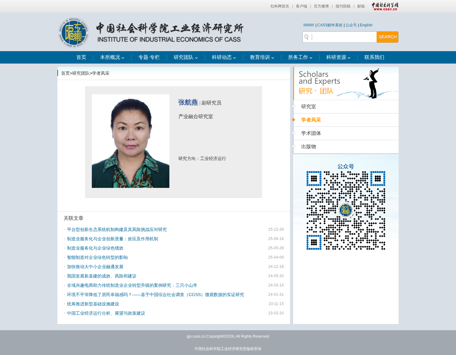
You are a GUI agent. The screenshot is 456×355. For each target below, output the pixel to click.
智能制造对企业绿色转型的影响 (97, 257)
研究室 (308, 106)
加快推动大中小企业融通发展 (95, 266)
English (366, 25)
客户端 (301, 6)
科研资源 (336, 57)
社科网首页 (279, 6)
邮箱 (361, 6)
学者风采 (101, 73)
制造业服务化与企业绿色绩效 (95, 248)
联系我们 (374, 57)
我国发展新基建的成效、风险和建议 (101, 275)
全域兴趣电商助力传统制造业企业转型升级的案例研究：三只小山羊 (132, 285)
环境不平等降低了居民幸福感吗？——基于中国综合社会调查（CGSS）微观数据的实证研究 (155, 294)
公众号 (351, 25)
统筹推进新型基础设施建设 (93, 303)
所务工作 (298, 57)
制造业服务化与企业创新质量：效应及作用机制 (112, 238)
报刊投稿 (343, 6)
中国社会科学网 (384, 6)
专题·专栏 (149, 57)
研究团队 (184, 57)
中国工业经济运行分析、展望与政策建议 (106, 313)
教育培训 (260, 57)
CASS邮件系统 (329, 25)
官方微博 (321, 6)
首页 (81, 57)
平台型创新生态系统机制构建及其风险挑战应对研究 (117, 229)
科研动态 (222, 57)
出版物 (308, 146)
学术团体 (311, 133)
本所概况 (110, 57)
